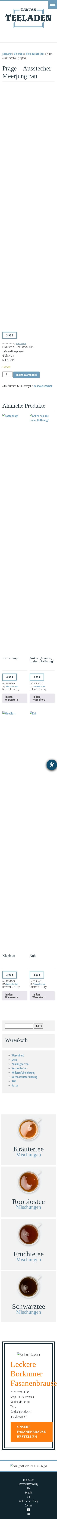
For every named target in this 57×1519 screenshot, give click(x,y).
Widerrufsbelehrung (23, 1072)
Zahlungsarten (20, 1064)
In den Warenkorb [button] (11, 698)
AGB (14, 1081)
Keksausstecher (35, 54)
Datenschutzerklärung (24, 1077)
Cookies (28, 1505)
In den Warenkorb (26, 375)
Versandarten (19, 1068)
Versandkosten (21, 344)
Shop (14, 1060)
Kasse (15, 1085)
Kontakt (28, 1492)
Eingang (7, 54)
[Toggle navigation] (52, 4)
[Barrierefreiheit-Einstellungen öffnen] (52, 765)
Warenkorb (18, 1055)
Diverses (19, 54)
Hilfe (28, 1488)
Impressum (28, 1480)
